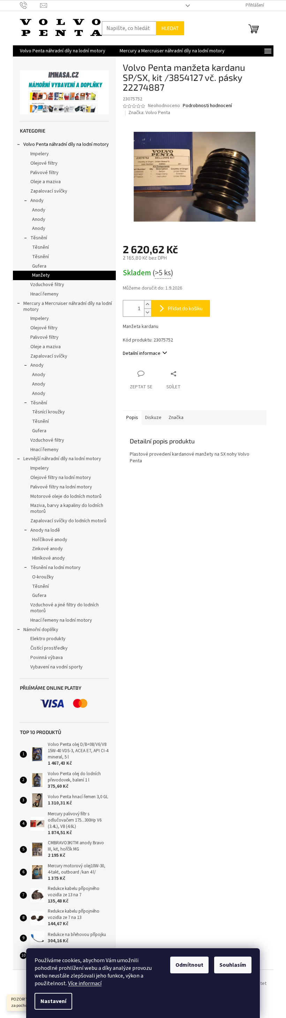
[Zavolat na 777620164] (30, 5)
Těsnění (38, 237)
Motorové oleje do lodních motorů (65, 496)
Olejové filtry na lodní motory (60, 477)
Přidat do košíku (185, 308)
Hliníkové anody (48, 558)
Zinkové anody (47, 548)
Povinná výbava (46, 657)
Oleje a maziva (45, 181)
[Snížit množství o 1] (147, 312)
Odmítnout (189, 965)
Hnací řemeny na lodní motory (61, 620)
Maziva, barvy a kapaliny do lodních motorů (66, 508)
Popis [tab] (132, 417)
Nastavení (53, 1001)
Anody (37, 200)
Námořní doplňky (40, 629)
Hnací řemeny (44, 294)
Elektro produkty (48, 638)
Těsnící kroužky (48, 412)
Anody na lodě (45, 530)
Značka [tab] (175, 417)
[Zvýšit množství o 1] (147, 304)
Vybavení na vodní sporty (56, 667)
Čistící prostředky (49, 648)
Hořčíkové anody (49, 539)
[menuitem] (62, 51)
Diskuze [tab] (153, 417)
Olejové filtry (44, 163)
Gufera (39, 266)
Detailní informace (141, 353)
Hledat (170, 28)
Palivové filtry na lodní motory (61, 487)
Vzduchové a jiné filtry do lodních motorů (64, 607)
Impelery (39, 153)
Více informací (84, 983)
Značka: (149, 112)
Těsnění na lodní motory (55, 567)
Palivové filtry (44, 172)
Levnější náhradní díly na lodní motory (62, 458)
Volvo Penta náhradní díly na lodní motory (66, 144)
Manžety (41, 275)
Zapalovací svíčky (48, 191)
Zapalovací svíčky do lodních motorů (68, 520)
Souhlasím (232, 965)
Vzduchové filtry (47, 284)
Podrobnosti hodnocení (207, 106)
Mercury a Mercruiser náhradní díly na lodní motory (67, 306)
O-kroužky (43, 577)
